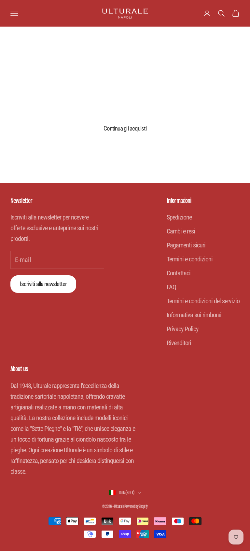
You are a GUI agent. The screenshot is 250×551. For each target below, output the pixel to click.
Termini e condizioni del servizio (203, 301)
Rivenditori (179, 343)
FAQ (171, 287)
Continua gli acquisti (125, 128)
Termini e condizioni (190, 259)
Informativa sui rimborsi (194, 315)
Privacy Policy (182, 329)
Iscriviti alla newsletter (43, 284)
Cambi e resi (181, 231)
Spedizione (179, 217)
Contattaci (178, 273)
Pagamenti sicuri (186, 245)
